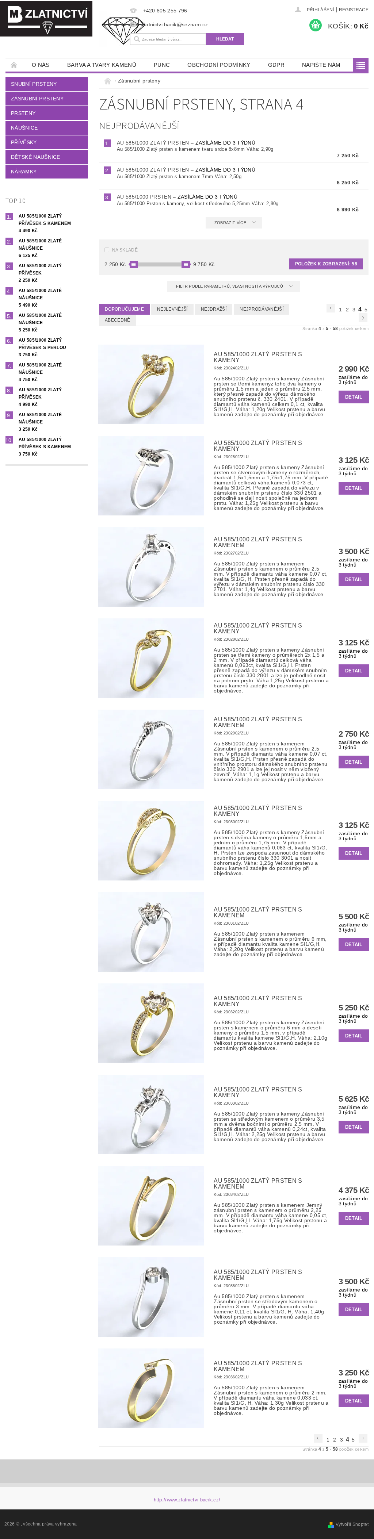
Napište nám (321, 65)
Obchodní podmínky (218, 65)
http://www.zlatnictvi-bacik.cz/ (187, 1499)
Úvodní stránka (14, 64)
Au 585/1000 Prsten (177, 197)
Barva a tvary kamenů (101, 65)
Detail (354, 397)
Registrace (354, 9)
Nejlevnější (172, 309)
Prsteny (23, 113)
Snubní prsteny (34, 84)
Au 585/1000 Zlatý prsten (186, 143)
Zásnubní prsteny (37, 98)
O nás (41, 65)
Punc (162, 65)
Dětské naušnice (35, 157)
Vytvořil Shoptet (352, 1524)
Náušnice (24, 128)
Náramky (24, 171)
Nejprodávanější (261, 309)
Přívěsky (24, 142)
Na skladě (125, 250)
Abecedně (117, 320)
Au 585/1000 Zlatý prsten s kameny (258, 357)
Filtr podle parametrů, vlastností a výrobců (230, 286)
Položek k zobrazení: (326, 263)
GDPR (276, 65)
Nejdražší (213, 309)
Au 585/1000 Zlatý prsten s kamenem (258, 542)
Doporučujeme (124, 309)
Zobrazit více (230, 222)
